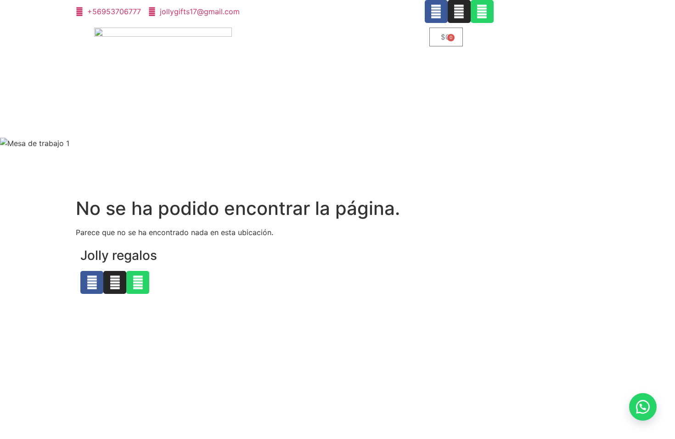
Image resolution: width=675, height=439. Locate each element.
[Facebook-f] (436, 11)
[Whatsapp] (482, 11)
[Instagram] (459, 11)
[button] (643, 407)
